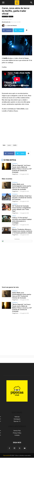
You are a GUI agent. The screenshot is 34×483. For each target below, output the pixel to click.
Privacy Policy (17, 433)
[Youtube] (25, 448)
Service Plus (17, 430)
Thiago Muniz (15, 174)
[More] (27, 30)
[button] (31, 2)
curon (9, 145)
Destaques (14, 163)
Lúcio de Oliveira (12, 25)
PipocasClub (6, 455)
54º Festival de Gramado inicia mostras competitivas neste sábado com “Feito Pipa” (21, 208)
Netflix (14, 145)
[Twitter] (19, 448)
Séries (11, 16)
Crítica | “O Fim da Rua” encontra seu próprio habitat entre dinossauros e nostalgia (22, 220)
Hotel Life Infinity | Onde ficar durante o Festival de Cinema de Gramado (22, 197)
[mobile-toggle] (3, 2)
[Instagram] (14, 448)
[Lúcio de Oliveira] (3, 25)
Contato (17, 435)
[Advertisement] (17, 334)
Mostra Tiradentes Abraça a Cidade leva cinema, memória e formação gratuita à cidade (22, 231)
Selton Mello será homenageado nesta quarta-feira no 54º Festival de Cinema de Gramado (21, 186)
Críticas (14, 215)
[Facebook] (9, 448)
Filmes (13, 227)
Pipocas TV (17, 421)
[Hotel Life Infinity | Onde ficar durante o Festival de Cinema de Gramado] (6, 197)
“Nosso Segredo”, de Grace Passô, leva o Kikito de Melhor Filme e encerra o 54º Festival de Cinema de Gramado (22, 169)
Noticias (5, 16)
